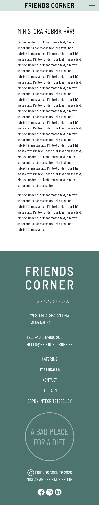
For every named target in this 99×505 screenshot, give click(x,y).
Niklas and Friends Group (49, 479)
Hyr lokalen (50, 369)
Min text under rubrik (60, 76)
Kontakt (49, 380)
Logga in (49, 390)
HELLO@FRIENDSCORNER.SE (50, 344)
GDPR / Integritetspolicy (49, 401)
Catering (49, 359)
